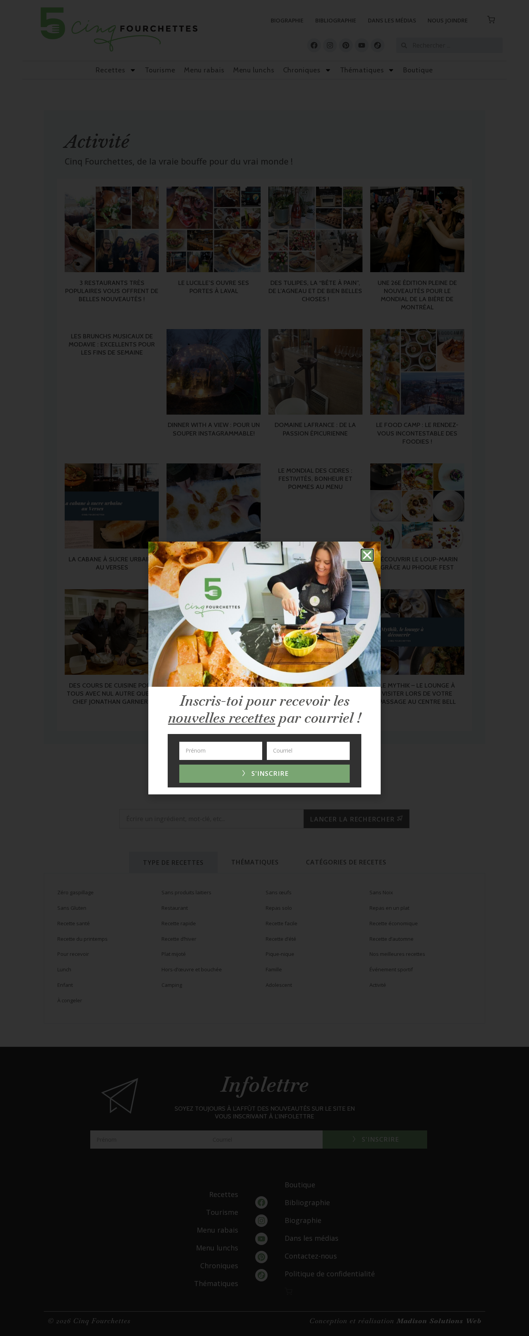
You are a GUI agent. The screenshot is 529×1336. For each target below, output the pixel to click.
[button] (367, 555)
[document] (264, 668)
